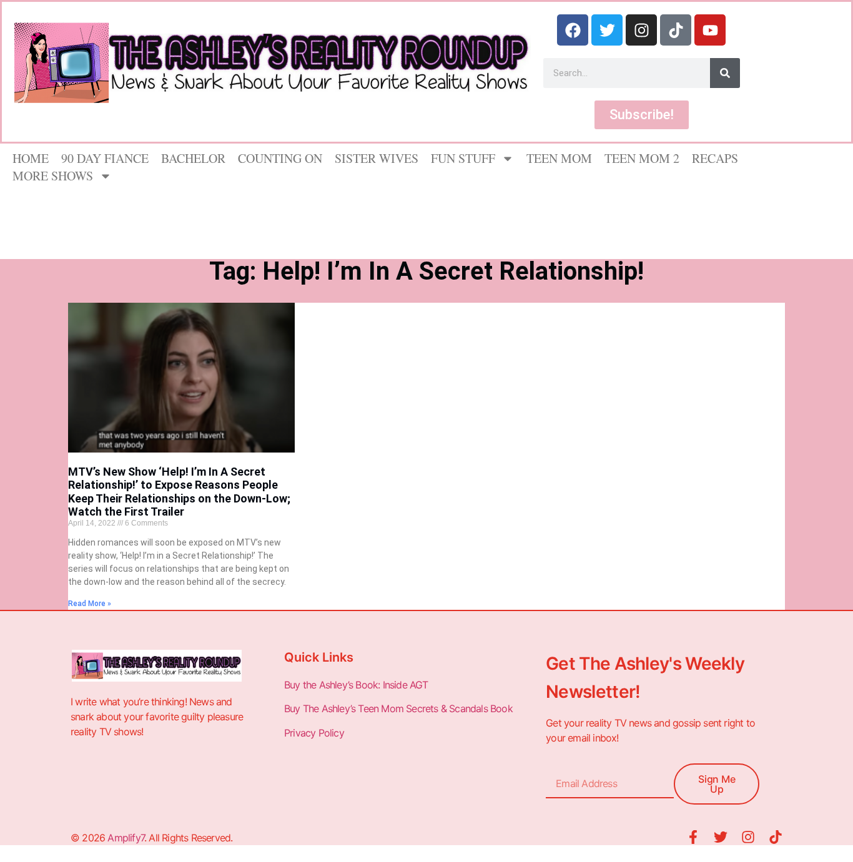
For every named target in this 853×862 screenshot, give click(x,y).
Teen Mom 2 (641, 158)
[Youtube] (710, 30)
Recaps (715, 158)
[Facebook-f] (693, 837)
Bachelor (193, 158)
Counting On (280, 158)
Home (30, 158)
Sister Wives (376, 158)
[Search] (725, 73)
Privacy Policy (315, 733)
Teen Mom (559, 158)
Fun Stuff (463, 158)
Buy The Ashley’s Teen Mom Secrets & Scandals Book (398, 708)
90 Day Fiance (105, 158)
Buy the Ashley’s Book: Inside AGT (356, 684)
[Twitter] (607, 30)
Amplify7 (125, 837)
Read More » (89, 603)
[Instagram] (641, 30)
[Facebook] (572, 30)
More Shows (52, 175)
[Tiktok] (675, 30)
